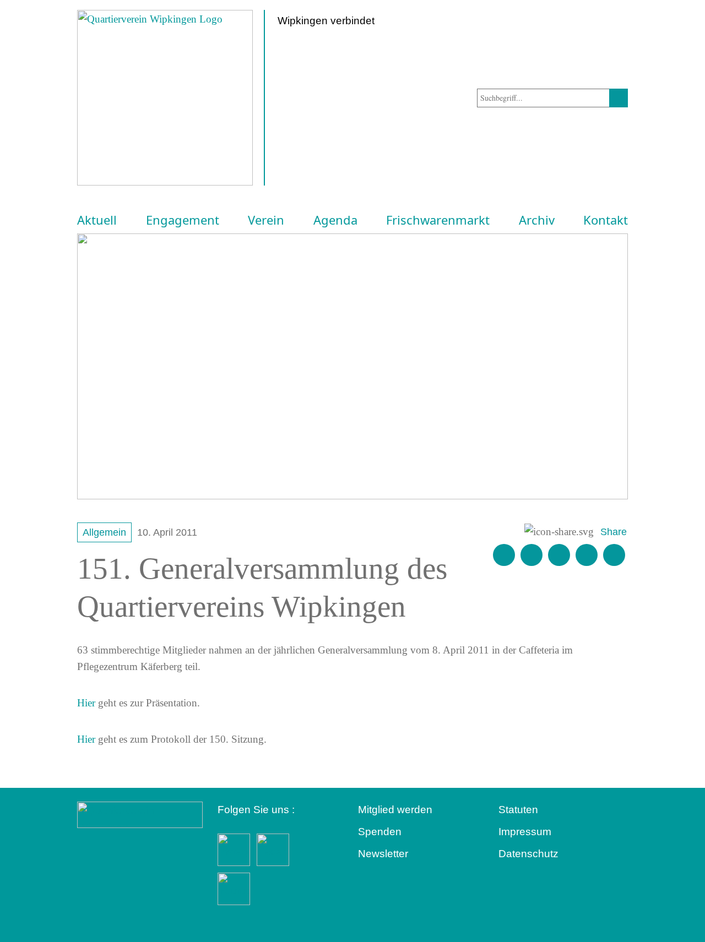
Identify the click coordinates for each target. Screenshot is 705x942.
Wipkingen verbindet (326, 20)
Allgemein (104, 532)
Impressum (524, 831)
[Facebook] (531, 555)
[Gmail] (504, 555)
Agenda (335, 220)
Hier (86, 703)
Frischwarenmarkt (438, 220)
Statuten (518, 809)
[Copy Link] (614, 555)
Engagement (182, 220)
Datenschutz (528, 853)
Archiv (537, 220)
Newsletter (383, 853)
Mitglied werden (395, 809)
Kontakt (605, 220)
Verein (266, 220)
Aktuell (97, 220)
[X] (559, 555)
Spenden (380, 831)
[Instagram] (586, 555)
